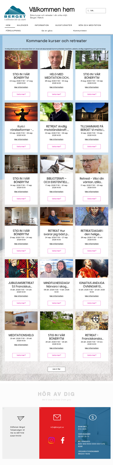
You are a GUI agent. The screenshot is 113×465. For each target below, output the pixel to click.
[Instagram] (51, 440)
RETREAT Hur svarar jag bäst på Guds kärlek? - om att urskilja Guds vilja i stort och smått (56, 232)
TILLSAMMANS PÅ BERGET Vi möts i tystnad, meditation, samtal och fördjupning (91, 128)
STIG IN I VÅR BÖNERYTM (21, 76)
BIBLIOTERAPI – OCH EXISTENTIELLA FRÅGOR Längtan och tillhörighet (56, 180)
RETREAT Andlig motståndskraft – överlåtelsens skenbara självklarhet (56, 128)
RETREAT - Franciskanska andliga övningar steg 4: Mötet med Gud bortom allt (92, 337)
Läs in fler (56, 369)
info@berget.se (57, 427)
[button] (43, 25)
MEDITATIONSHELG (21, 335)
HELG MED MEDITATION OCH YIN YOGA (56, 76)
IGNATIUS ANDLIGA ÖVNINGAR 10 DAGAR (91, 284)
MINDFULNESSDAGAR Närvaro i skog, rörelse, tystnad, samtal (56, 284)
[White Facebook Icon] (62, 440)
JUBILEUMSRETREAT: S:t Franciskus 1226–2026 (21, 284)
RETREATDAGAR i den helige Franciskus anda (91, 232)
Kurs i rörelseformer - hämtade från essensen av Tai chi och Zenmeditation (21, 128)
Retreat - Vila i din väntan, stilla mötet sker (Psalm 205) (92, 180)
